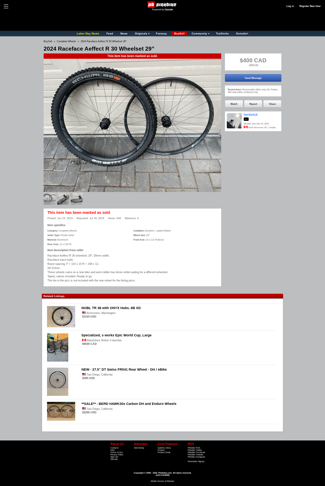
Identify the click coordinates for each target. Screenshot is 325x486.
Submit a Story (164, 448)
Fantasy (161, 33)
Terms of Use (116, 452)
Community (199, 33)
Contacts (114, 448)
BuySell (179, 33)
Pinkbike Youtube (195, 454)
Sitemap (114, 459)
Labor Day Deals (88, 33)
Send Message (253, 78)
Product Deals (164, 452)
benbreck (251, 115)
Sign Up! (114, 457)
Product (161, 450)
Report (253, 104)
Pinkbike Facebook (196, 452)
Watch (234, 104)
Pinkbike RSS (194, 448)
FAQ (112, 450)
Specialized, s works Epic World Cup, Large (116, 335)
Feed (109, 33)
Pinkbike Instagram (196, 457)
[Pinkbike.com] (163, 4)
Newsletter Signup (196, 461)
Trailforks (222, 33)
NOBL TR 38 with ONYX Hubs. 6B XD (111, 308)
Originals (141, 33)
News (124, 33)
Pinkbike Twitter (195, 450)
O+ (246, 119)
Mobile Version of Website (162, 481)
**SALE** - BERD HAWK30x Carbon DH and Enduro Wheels (128, 404)
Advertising (139, 448)
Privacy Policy (116, 454)
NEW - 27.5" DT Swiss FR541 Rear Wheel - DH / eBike (124, 369)
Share (272, 104)
